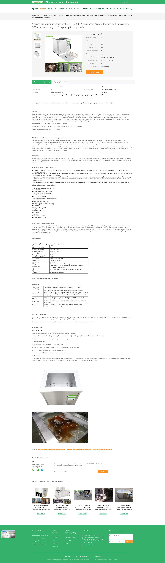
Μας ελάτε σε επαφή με (104, 8)
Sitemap (67, 556)
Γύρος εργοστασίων (74, 8)
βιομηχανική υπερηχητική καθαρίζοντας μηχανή (78, 449)
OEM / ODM (68, 540)
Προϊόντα (43, 8)
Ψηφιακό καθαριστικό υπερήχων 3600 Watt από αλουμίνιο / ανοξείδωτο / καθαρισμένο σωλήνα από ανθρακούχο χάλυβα (124, 509)
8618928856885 (44, 467)
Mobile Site (97, 556)
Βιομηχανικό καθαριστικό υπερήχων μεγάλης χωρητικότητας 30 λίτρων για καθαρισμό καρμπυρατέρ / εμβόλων (40, 509)
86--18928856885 (73, 2)
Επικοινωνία (103, 471)
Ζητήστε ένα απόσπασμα (121, 8)
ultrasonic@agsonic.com (56, 2)
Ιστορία (54, 540)
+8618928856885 (37, 466)
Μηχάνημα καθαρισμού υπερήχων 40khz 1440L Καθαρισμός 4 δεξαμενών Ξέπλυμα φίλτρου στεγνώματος (61, 509)
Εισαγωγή (54, 537)
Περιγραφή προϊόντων (61, 82)
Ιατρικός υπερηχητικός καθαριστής (41, 544)
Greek (127, 2)
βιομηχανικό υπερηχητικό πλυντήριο (102, 449)
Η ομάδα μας (55, 546)
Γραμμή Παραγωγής (70, 537)
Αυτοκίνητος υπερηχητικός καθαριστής (42, 538)
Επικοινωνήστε (94, 72)
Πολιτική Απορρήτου (82, 556)
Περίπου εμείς (62, 8)
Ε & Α (66, 543)
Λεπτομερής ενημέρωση (42, 82)
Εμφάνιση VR (52, 8)
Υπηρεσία (54, 543)
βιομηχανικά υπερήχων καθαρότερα (41, 535)
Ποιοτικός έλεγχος (88, 8)
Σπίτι (36, 8)
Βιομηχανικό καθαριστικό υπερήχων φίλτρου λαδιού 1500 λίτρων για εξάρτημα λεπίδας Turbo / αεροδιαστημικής (82, 509)
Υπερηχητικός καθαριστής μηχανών (41, 541)
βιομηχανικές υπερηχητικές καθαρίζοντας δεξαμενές (51, 449)
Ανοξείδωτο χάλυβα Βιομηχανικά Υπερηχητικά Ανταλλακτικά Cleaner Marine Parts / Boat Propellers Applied (103, 509)
